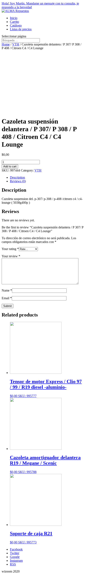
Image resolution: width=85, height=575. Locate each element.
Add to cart (10, 166)
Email (7, 298)
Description (17, 177)
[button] (42, 5)
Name (7, 290)
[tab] (46, 177)
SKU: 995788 (45, 464)
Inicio (13, 18)
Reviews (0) (18, 181)
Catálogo (16, 25)
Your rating (10, 249)
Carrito (14, 21)
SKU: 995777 (46, 388)
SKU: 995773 (31, 537)
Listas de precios (21, 29)
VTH (15, 44)
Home (6, 44)
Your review (11, 256)
